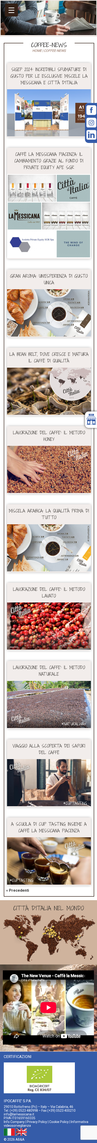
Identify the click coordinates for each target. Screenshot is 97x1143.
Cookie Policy (59, 1122)
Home (37, 51)
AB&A (20, 1139)
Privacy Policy (37, 1122)
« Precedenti (17, 890)
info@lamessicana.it (19, 1114)
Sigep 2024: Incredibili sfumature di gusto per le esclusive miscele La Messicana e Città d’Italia (49, 76)
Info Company (14, 1122)
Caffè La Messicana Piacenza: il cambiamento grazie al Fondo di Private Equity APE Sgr (48, 161)
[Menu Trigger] (11, 10)
